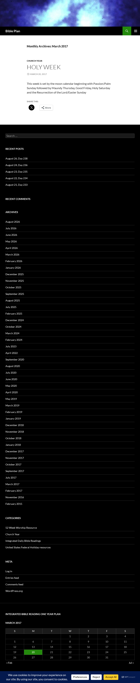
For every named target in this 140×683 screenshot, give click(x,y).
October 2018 (13, 438)
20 (33, 652)
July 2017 (10, 477)
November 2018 (14, 431)
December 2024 (14, 320)
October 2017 (13, 464)
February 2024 (13, 339)
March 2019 (12, 405)
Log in (8, 571)
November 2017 (14, 457)
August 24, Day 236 (16, 165)
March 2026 (12, 254)
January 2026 (13, 267)
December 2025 (14, 274)
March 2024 (12, 333)
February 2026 (13, 261)
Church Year (34, 60)
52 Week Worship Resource (21, 527)
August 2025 (12, 300)
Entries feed (12, 577)
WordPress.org (14, 590)
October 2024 (13, 326)
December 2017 (14, 451)
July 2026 (10, 228)
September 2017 (14, 471)
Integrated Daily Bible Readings (23, 540)
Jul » (131, 662)
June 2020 (11, 379)
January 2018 (13, 444)
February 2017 (13, 490)
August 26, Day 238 (16, 158)
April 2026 (11, 247)
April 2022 (11, 352)
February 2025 (13, 313)
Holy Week (44, 67)
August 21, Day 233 (16, 184)
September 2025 (14, 293)
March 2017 (12, 484)
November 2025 (14, 280)
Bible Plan (12, 31)
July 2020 (10, 372)
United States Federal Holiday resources (28, 547)
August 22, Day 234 (16, 178)
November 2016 (14, 497)
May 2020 (11, 385)
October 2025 (13, 287)
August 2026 (12, 221)
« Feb (9, 662)
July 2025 (10, 307)
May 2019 (11, 398)
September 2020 (14, 359)
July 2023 (10, 346)
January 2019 (13, 418)
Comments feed (14, 584)
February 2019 (13, 411)
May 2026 (11, 241)
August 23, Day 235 (16, 171)
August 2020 (12, 366)
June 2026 (11, 234)
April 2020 (11, 392)
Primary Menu (135, 31)
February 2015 (13, 503)
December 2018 (14, 425)
